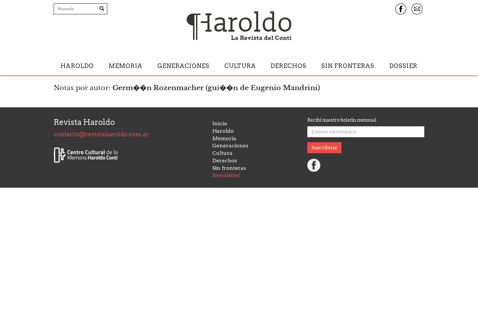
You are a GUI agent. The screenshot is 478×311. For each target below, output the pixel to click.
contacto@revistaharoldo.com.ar (101, 134)
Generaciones (183, 65)
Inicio (219, 123)
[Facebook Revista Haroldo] (400, 9)
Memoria (125, 65)
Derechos (288, 65)
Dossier (403, 65)
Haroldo (77, 65)
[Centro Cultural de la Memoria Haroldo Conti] (86, 155)
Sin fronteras (347, 65)
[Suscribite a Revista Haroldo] (417, 9)
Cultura (240, 65)
